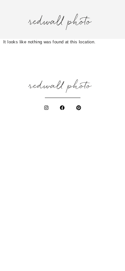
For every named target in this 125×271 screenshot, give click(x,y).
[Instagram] (46, 108)
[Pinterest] (78, 108)
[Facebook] (62, 108)
